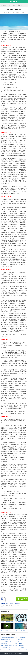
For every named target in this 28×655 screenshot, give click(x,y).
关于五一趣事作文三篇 (6, 641)
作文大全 (14, 5)
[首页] (13, 1)
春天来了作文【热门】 (19, 647)
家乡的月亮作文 (18, 641)
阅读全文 (18, 12)
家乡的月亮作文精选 (19, 639)
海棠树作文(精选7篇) (19, 645)
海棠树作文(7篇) (18, 643)
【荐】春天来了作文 (5, 647)
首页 (8, 5)
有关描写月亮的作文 (5, 639)
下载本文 (23, 12)
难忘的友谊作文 (4, 643)
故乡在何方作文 (7, 649)
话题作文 (20, 5)
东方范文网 (12, 653)
